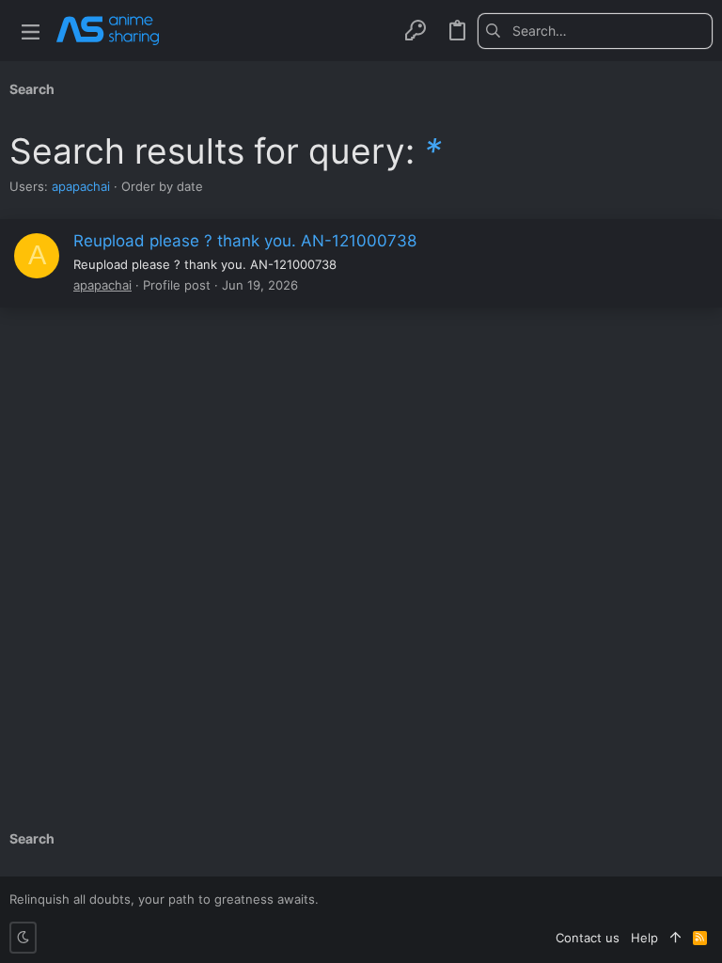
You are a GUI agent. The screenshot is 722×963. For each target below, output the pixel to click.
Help (644, 937)
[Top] (675, 938)
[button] (30, 30)
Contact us (588, 937)
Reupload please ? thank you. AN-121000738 (244, 240)
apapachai (81, 186)
